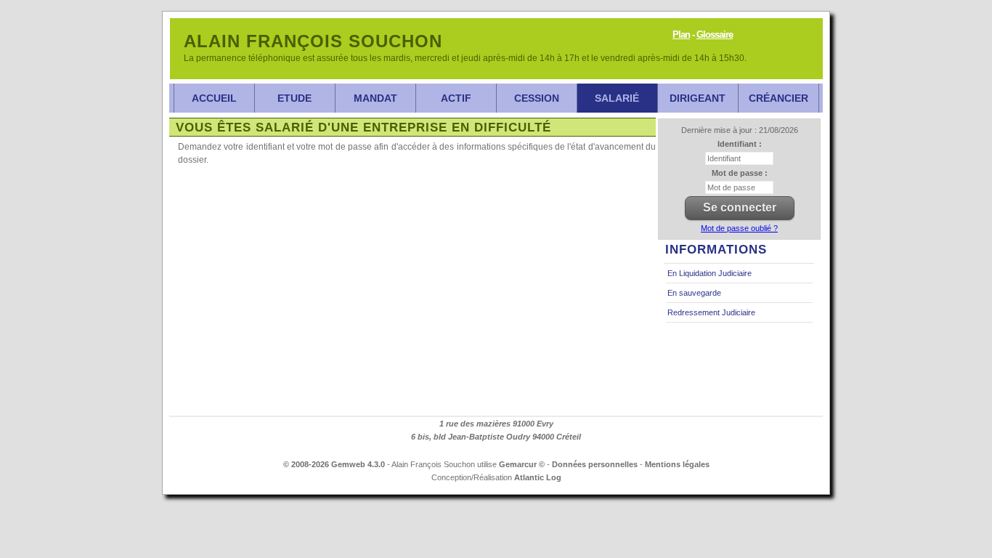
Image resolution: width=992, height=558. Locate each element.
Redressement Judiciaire (711, 312)
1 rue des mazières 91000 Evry (496, 423)
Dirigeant (697, 98)
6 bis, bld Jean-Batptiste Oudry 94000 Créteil (496, 436)
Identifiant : (739, 144)
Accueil (214, 98)
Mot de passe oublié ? (739, 228)
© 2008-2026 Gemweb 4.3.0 (334, 464)
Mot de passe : (740, 173)
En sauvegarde (694, 292)
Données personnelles (595, 464)
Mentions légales (677, 464)
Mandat (375, 98)
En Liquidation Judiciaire (709, 273)
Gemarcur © (522, 464)
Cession (536, 98)
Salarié (617, 98)
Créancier (778, 98)
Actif (456, 98)
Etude (294, 98)
